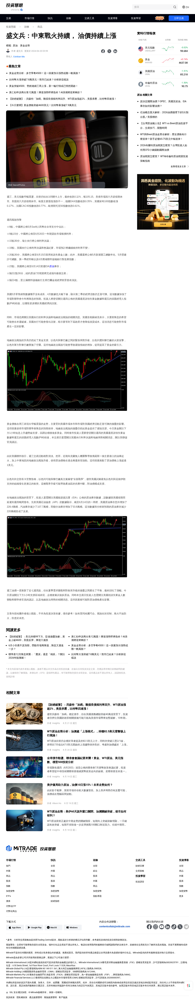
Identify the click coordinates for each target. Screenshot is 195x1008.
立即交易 (179, 18)
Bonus (159, 18)
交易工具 (89, 18)
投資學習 (136, 18)
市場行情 (29, 18)
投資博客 (113, 18)
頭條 (68, 18)
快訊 (50, 18)
